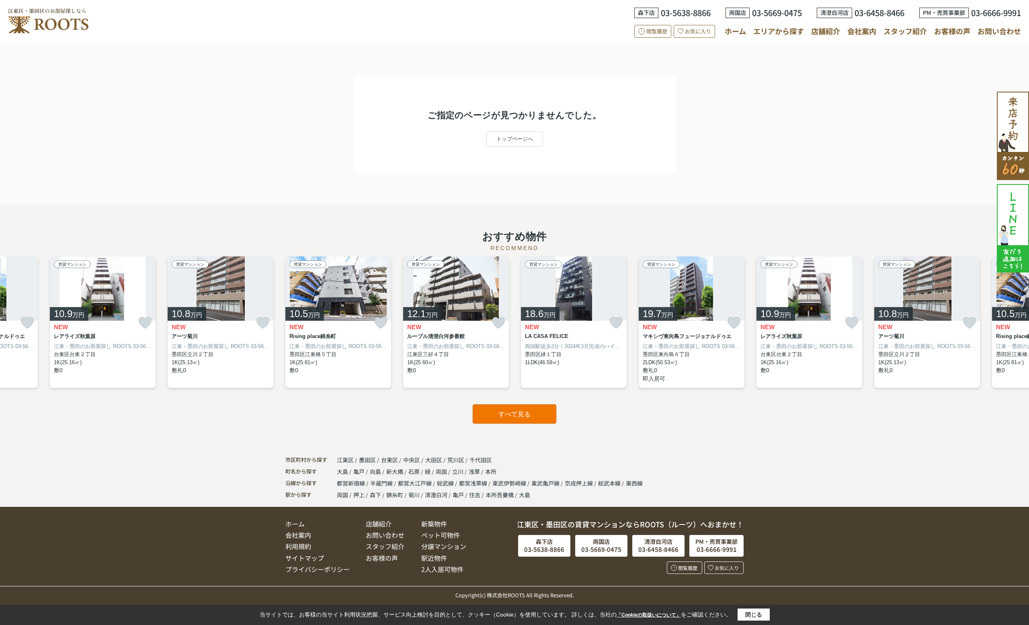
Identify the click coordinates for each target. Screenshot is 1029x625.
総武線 (446, 483)
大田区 (433, 460)
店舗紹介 (825, 31)
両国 (442, 471)
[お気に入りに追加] (27, 323)
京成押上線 (579, 483)
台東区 (389, 460)
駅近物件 (434, 558)
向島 (376, 471)
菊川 (414, 495)
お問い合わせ (999, 31)
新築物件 (434, 524)
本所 (490, 471)
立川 (458, 471)
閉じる (753, 614)
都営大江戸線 (415, 483)
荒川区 (455, 460)
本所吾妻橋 (500, 495)
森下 (375, 495)
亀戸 (359, 471)
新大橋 (395, 471)
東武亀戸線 (546, 483)
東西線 (634, 483)
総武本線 (610, 483)
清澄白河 (436, 495)
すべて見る (514, 414)
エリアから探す (778, 31)
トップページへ (514, 139)
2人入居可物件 (442, 569)
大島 (343, 471)
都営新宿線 (351, 483)
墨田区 (367, 460)
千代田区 (480, 460)
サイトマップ (304, 558)
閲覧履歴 (656, 31)
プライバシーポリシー (317, 569)
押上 (359, 495)
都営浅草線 (473, 483)
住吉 (474, 495)
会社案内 (861, 31)
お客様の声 (952, 31)
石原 (414, 471)
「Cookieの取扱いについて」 (649, 615)
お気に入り (698, 31)
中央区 (411, 460)
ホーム (735, 31)
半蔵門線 (382, 483)
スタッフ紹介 (905, 31)
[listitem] (338, 322)
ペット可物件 (440, 535)
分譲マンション (443, 546)
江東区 (345, 460)
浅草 (475, 471)
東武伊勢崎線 (509, 483)
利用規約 (298, 546)
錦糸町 (394, 495)
